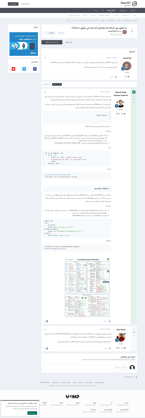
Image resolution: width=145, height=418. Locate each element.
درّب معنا (74, 382)
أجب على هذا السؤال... (119, 368)
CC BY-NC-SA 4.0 (75, 386)
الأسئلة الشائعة (88, 382)
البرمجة (135, 15)
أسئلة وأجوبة (111, 10)
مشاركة (60, 33)
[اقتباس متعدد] (116, 77)
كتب (102, 10)
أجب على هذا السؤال (51, 42)
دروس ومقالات (123, 10)
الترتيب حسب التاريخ (47, 84)
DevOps (85, 15)
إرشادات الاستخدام (66, 382)
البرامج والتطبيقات (74, 15)
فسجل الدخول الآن (98, 359)
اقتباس (111, 77)
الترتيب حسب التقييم (57, 84)
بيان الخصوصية (55, 382)
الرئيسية (133, 10)
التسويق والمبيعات (104, 15)
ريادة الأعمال (125, 15)
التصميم (93, 15)
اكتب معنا (81, 382)
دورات (96, 10)
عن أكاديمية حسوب (99, 382)
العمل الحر (116, 15)
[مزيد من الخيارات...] (45, 58)
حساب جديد (13, 4)
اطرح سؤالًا (69, 42)
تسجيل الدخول (24, 4)
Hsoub (55, 386)
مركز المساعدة (46, 382)
